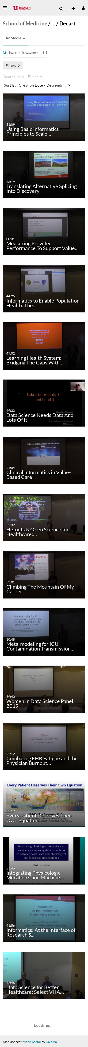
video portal (32, 1042)
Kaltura (51, 1042)
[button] (6, 7)
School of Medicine (25, 23)
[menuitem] (61, 8)
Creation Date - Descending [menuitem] (35, 85)
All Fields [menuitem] (21, 76)
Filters (11, 65)
